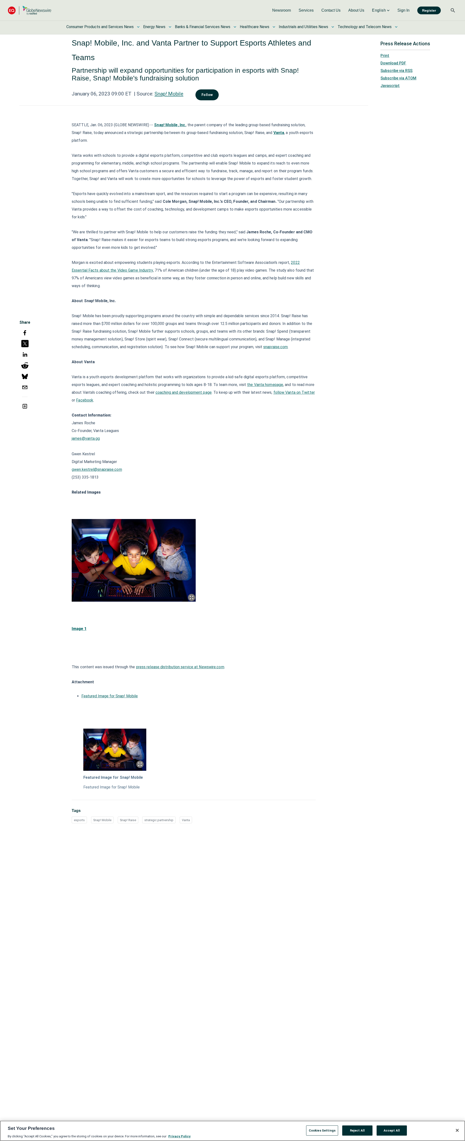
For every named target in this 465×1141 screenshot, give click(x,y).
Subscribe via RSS (396, 70)
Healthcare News (254, 26)
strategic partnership (158, 820)
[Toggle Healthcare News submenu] (273, 26)
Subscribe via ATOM (398, 78)
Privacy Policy (179, 1136)
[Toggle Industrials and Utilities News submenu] (332, 26)
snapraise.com (275, 347)
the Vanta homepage (265, 384)
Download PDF (393, 63)
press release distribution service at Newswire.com (180, 667)
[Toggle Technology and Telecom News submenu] (396, 26)
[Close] (457, 1130)
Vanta (186, 820)
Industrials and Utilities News (303, 26)
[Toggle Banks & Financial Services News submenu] (234, 26)
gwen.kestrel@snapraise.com (97, 469)
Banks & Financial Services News (202, 26)
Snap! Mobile (169, 94)
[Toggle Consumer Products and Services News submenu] (138, 26)
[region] (232, 1131)
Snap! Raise (128, 820)
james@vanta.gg (86, 438)
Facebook (84, 400)
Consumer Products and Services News (100, 26)
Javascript (390, 85)
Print (384, 55)
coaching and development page (183, 392)
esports (79, 820)
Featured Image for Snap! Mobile (109, 696)
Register (429, 10)
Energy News (154, 26)
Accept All (392, 1130)
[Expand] (191, 597)
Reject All (357, 1130)
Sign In (403, 10)
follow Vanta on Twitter (294, 392)
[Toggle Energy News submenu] (170, 26)
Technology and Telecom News (365, 26)
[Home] (29, 10)
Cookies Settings (322, 1130)
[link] (281, 10)
